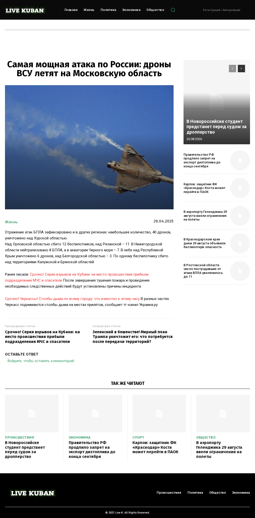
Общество (205, 437)
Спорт (138, 437)
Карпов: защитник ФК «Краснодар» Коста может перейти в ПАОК (204, 188)
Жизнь (11, 222)
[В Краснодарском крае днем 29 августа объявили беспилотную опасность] (240, 243)
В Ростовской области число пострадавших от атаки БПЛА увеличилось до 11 (203, 271)
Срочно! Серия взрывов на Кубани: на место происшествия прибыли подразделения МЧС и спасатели (42, 337)
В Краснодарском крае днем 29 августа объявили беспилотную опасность (204, 243)
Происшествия (19, 437)
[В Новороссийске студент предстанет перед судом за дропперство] (217, 102)
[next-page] (241, 68)
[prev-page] (232, 68)
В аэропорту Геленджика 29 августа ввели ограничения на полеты (205, 215)
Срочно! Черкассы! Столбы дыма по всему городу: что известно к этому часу (72, 298)
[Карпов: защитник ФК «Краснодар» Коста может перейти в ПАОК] (240, 188)
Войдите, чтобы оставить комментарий (40, 361)
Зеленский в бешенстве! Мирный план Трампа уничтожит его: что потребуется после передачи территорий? (133, 337)
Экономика (80, 437)
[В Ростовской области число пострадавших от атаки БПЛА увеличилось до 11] (240, 271)
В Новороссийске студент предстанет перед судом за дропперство (217, 127)
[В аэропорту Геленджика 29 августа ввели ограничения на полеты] (240, 215)
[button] (173, 10)
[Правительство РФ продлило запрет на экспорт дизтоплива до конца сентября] (240, 160)
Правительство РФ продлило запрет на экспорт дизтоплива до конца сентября (202, 160)
